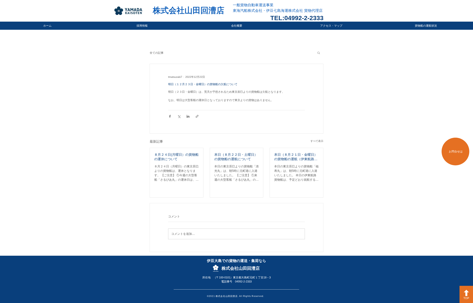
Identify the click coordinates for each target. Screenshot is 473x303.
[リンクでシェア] (197, 116)
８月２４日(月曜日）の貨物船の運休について (176, 157)
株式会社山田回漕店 (188, 10)
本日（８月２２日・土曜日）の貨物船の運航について (236, 157)
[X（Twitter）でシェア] (179, 116)
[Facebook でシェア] (170, 116)
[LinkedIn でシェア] (188, 116)
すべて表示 (316, 140)
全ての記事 (157, 52)
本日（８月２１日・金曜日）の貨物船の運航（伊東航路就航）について (295, 157)
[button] (318, 52)
